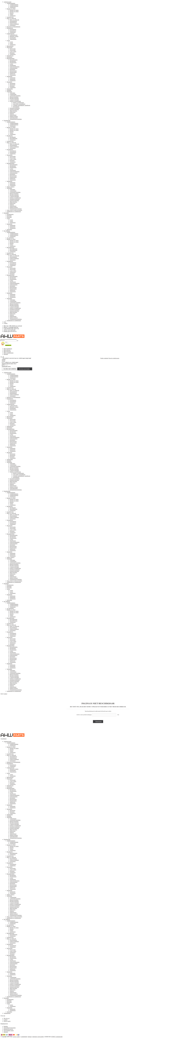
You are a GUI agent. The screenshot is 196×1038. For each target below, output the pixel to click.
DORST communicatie (56, 1036)
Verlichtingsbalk (14, 117)
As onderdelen (10, 237)
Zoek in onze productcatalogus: (84, 714)
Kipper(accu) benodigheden (13, 26)
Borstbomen (10, 135)
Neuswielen (9, 47)
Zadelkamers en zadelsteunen (14, 211)
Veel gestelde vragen (9, 1030)
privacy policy (16, 1036)
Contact (5, 323)
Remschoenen (13, 71)
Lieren (8, 40)
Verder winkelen (104, 358)
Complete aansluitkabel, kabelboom (21, 105)
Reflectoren (12, 112)
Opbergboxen (10, 55)
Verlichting (9, 91)
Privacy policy (7, 1021)
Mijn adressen (7, 350)
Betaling (6, 1026)
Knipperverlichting (14, 109)
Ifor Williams (7, 231)
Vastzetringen (13, 39)
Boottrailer (6, 213)
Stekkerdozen (13, 115)
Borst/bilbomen (13, 138)
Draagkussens (10, 214)
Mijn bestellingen (8, 348)
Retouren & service (8, 1029)
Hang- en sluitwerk (11, 18)
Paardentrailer (7, 120)
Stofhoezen (12, 73)
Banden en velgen (11, 8)
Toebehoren (13, 7)
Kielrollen (9, 215)
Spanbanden (13, 37)
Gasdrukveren (10, 17)
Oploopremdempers (14, 66)
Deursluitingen (13, 21)
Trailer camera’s (10, 186)
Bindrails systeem (14, 36)
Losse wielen (13, 51)
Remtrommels (13, 72)
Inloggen (6, 354)
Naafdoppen (13, 65)
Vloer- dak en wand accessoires (14, 210)
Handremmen (13, 62)
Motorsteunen (10, 46)
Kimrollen (9, 217)
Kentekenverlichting (15, 108)
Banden (12, 13)
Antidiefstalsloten (11, 3)
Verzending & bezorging (10, 1027)
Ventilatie (9, 90)
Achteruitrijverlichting (15, 95)
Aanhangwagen (7, 2)
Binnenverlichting (14, 97)
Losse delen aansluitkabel (19, 104)
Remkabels (12, 69)
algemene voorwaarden (38, 1036)
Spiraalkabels (16, 106)
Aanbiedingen (7, 1013)
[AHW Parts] (12, 338)
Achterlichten (13, 94)
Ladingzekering (10, 33)
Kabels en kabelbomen (15, 101)
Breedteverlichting (14, 98)
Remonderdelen (10, 58)
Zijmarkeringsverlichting (16, 119)
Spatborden (9, 76)
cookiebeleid (24, 1036)
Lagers (11, 64)
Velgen (11, 14)
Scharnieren (13, 25)
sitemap (30, 1036)
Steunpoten (9, 82)
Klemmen (12, 53)
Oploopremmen (13, 68)
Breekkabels (13, 61)
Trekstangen (13, 75)
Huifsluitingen (13, 22)
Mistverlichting (13, 111)
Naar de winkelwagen (114, 358)
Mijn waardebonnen (8, 352)
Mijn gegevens (7, 351)
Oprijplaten (9, 57)
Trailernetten (10, 88)
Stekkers (12, 113)
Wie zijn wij (6, 1018)
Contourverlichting (14, 99)
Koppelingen (10, 28)
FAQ (5, 322)
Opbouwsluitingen (14, 24)
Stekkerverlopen (14, 116)
